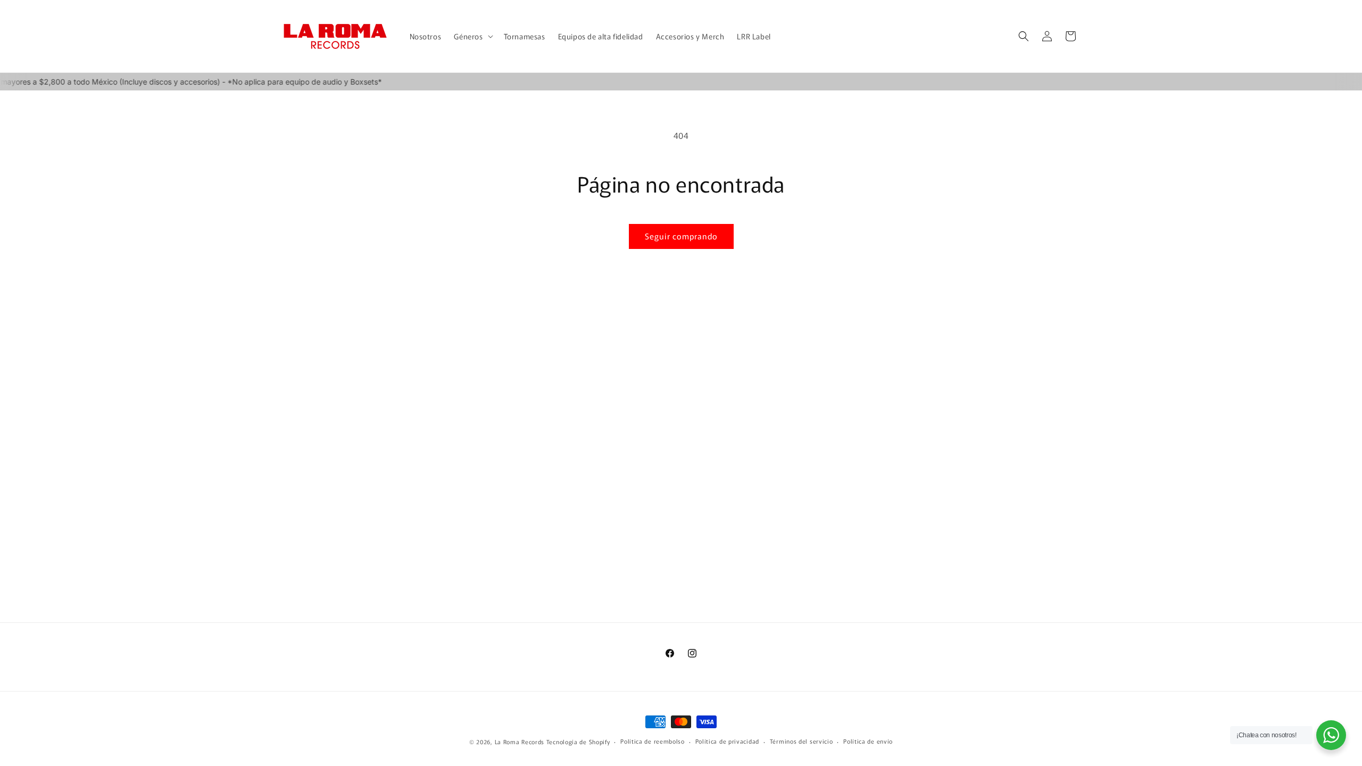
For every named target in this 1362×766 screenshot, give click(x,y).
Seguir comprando (681, 236)
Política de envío (868, 741)
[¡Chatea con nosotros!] (1331, 735)
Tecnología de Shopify (578, 741)
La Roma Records (520, 741)
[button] (472, 36)
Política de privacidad (727, 741)
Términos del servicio (801, 741)
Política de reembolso (652, 741)
